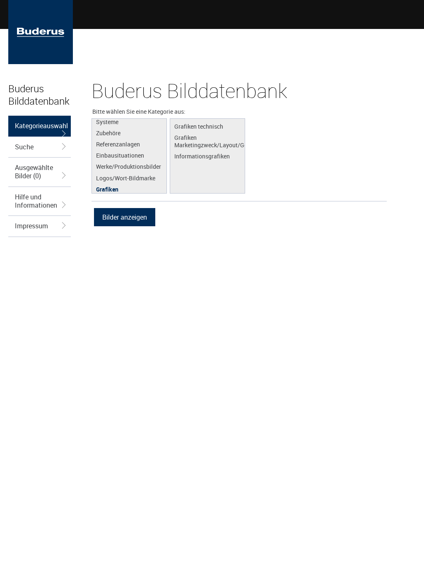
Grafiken (107, 189)
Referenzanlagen (118, 144)
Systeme (107, 121)
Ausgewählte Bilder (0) (34, 171)
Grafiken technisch (198, 126)
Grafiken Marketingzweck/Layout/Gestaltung (209, 141)
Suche (24, 146)
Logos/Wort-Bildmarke (125, 178)
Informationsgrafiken (202, 156)
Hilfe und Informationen (36, 201)
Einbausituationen (120, 155)
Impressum (31, 225)
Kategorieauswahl (41, 125)
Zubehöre (108, 132)
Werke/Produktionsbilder (128, 166)
